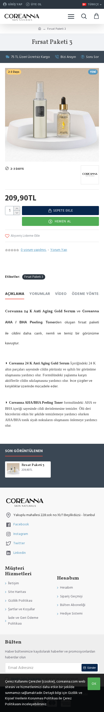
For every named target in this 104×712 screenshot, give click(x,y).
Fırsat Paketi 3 (33, 277)
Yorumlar (39, 294)
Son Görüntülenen (24, 451)
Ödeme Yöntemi (87, 294)
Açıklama (14, 294)
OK (94, 684)
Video (61, 294)
